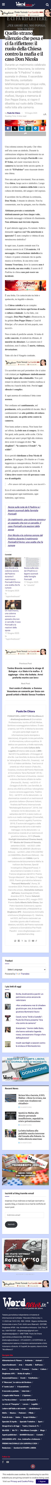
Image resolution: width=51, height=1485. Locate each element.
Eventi (22, 1378)
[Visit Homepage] (25, 4)
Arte (20, 1364)
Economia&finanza (9, 1378)
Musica (13, 1413)
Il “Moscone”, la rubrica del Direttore (16, 1382)
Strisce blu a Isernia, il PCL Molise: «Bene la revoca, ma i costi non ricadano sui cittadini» (32, 1099)
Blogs (42, 1430)
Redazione (6, 1448)
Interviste (25, 1391)
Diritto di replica (24, 1373)
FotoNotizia (33, 1378)
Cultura (43, 1369)
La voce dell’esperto (28, 1399)
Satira (17, 1417)
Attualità (28, 1364)
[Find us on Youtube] (7, 1462)
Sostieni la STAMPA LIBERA (25, 1448)
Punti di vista (7, 1417)
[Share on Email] (42, 128)
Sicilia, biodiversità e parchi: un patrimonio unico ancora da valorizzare (29, 997)
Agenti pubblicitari (9, 1434)
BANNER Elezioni (26, 1434)
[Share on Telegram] (35, 128)
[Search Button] (47, 4)
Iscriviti (11, 1224)
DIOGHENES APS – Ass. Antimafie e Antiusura (21, 1439)
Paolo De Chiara (13, 113)
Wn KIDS (5, 1430)
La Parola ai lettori (9, 1399)
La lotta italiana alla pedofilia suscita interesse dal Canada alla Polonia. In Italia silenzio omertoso (31, 1134)
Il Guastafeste (23, 1386)
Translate (25, 973)
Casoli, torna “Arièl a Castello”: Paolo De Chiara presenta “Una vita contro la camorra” (29, 1020)
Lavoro (25, 1404)
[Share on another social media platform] (25, 134)
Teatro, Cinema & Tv (30, 1426)
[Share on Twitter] (15, 128)
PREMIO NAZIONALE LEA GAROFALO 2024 (19, 1443)
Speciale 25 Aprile (9, 1421)
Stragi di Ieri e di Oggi (10, 1426)
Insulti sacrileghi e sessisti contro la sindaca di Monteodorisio (30, 1044)
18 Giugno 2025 (31, 113)
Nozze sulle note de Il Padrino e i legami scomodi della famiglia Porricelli (24, 510)
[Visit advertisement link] (25, 13)
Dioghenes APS (8, 1373)
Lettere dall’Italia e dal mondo (14, 1408)
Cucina (34, 1369)
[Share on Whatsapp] (29, 128)
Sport (40, 1421)
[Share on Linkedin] (22, 128)
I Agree (42, 1481)
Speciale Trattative (27, 1421)
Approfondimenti (9, 1364)
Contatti (39, 1434)
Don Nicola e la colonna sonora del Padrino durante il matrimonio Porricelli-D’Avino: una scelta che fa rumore (25, 540)
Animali (39, 1360)
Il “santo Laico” (8, 1386)
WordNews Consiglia (28, 1430)
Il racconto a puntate (10, 1391)
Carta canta (14, 1369)
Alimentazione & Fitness (12, 1360)
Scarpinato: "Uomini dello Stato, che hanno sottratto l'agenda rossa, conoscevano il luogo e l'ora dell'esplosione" (31, 1033)
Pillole (31, 1413)
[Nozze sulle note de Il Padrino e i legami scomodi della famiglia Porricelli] (32, 562)
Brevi (4, 1369)
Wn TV (14, 1430)
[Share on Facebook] (8, 128)
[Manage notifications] (33, 1466)
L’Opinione (26, 1395)
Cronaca (25, 1369)
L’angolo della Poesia (10, 1395)
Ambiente (29, 1360)
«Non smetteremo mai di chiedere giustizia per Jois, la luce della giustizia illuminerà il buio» (30, 1008)
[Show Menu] (3, 4)
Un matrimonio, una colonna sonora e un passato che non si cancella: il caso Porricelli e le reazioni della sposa (26, 524)
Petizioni (22, 1413)
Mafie (4, 1413)
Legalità (34, 1404)
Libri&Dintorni (34, 1408)
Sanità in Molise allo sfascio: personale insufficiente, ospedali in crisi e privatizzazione (30, 1117)
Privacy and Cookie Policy (22, 1481)
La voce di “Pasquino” (11, 1404)
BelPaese (39, 1364)
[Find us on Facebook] (3, 1462)
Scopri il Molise (29, 1417)
